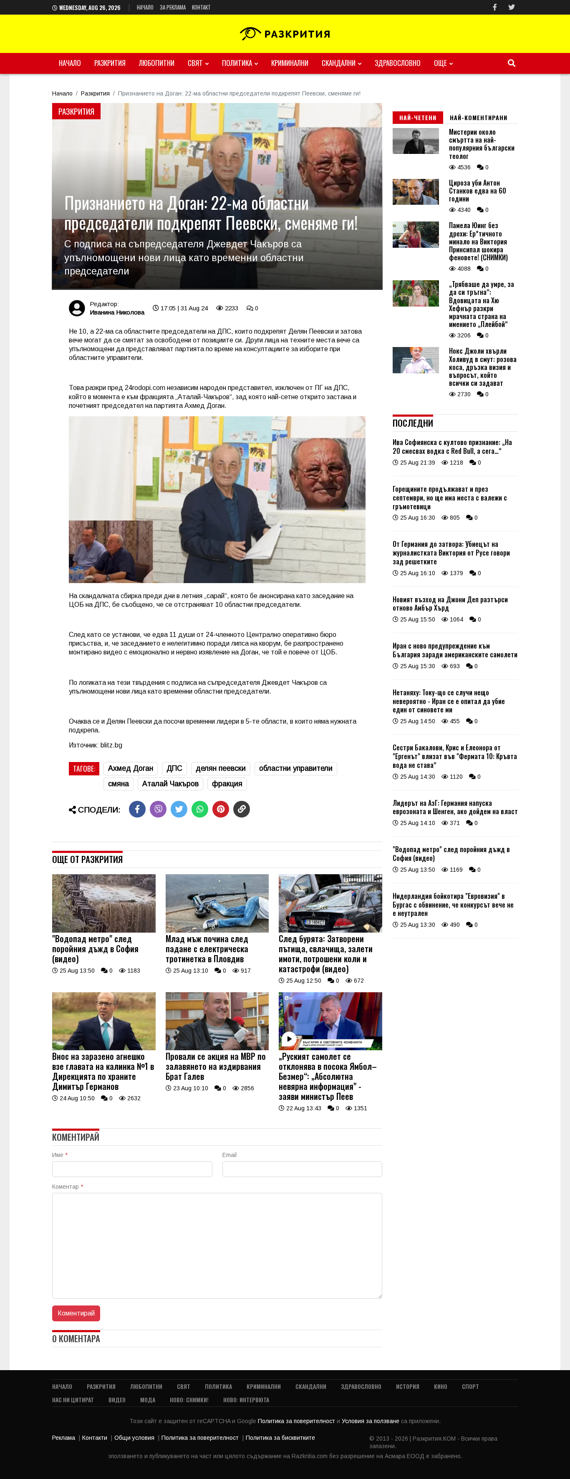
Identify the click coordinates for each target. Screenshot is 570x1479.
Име (60, 1155)
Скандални (339, 63)
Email (229, 1155)
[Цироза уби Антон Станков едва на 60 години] (416, 202)
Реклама (63, 1438)
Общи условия (134, 1438)
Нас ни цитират (73, 1399)
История (407, 1386)
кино (440, 1386)
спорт (470, 1386)
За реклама (173, 7)
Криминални (289, 63)
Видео (117, 1399)
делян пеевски (221, 768)
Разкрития (110, 63)
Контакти (94, 1438)
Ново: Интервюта (246, 1399)
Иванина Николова (117, 312)
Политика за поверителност (297, 1421)
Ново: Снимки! (189, 1399)
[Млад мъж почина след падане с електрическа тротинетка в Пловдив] (217, 930)
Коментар (67, 1187)
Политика (237, 63)
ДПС (174, 768)
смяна (118, 784)
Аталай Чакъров (170, 784)
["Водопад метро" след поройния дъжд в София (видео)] (104, 930)
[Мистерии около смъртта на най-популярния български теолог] (416, 151)
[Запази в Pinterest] (220, 809)
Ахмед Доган (130, 768)
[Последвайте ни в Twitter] (511, 7)
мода (147, 1399)
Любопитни (156, 63)
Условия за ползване (371, 1421)
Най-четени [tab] (417, 117)
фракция (227, 784)
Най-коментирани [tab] (478, 117)
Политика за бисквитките (280, 1438)
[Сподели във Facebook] (137, 809)
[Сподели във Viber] (158, 809)
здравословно (398, 63)
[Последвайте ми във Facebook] (495, 7)
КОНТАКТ (201, 7)
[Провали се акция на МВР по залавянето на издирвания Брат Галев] (217, 1048)
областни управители (296, 768)
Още (440, 63)
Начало (145, 7)
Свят (195, 63)
